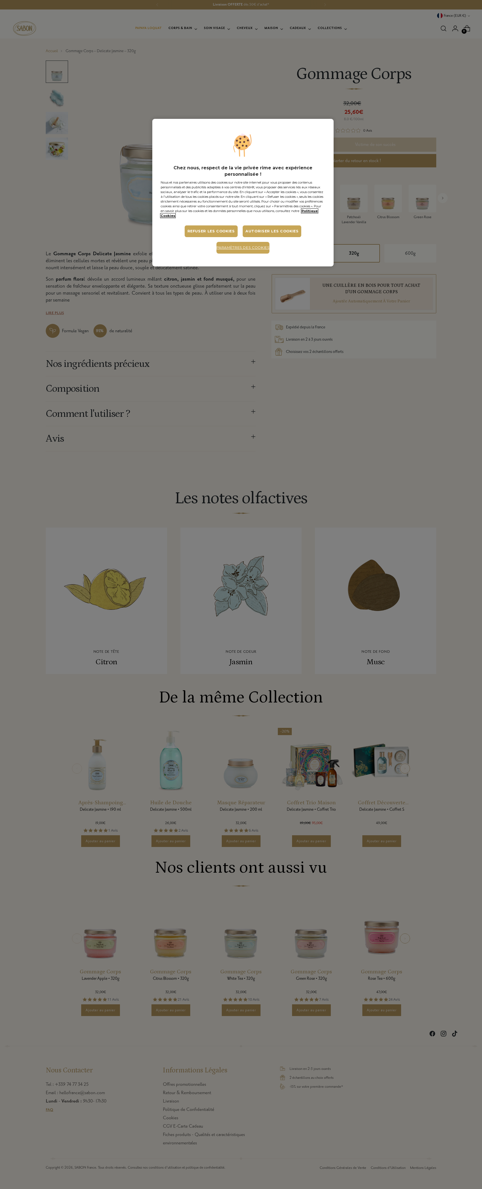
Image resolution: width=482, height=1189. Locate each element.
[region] (243, 192)
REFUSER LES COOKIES (211, 231)
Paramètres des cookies (243, 247)
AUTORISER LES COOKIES (271, 231)
